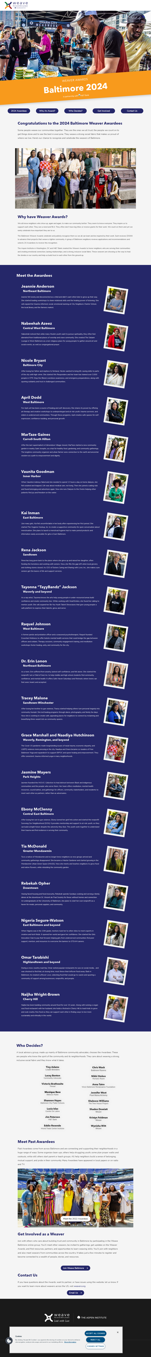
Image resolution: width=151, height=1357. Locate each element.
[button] (20, 1197)
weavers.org (80, 1286)
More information (70, 1342)
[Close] (117, 1332)
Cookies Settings (95, 1346)
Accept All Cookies (95, 1333)
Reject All (95, 1340)
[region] (66, 1340)
